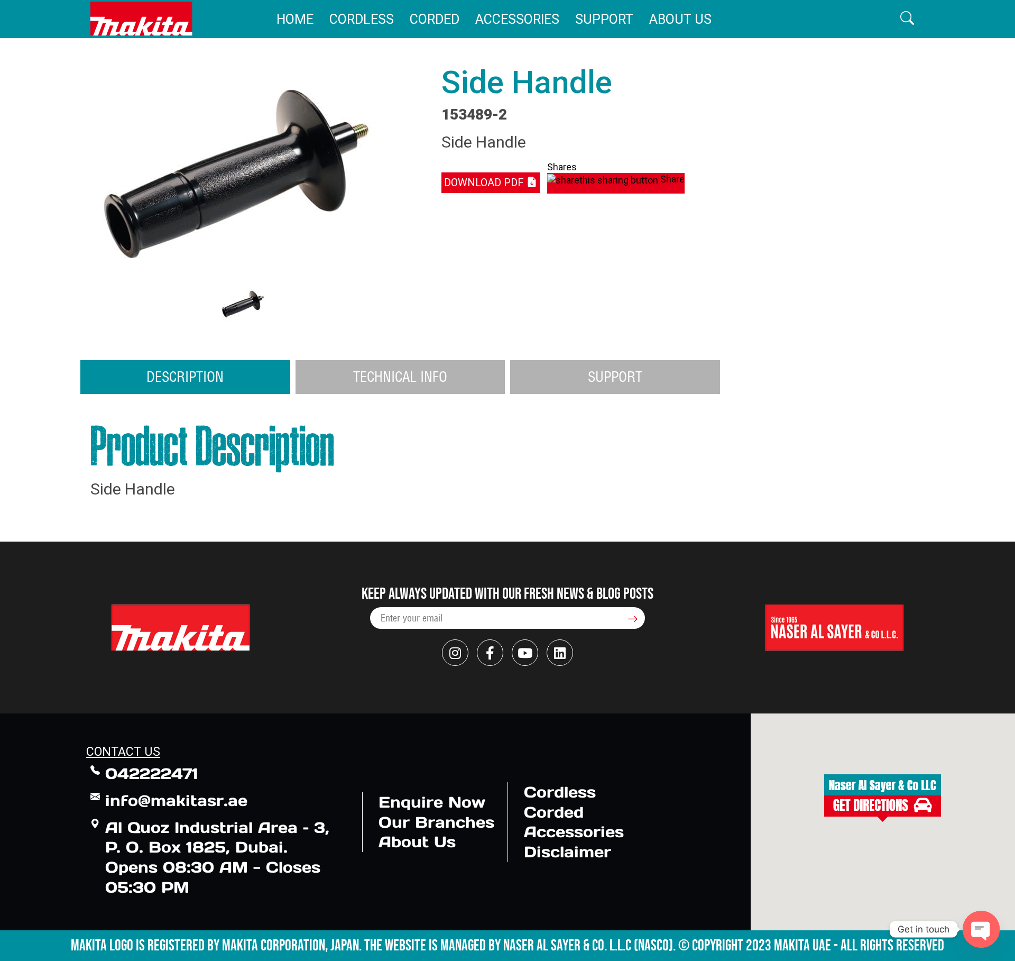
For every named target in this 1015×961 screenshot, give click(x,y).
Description (185, 376)
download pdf (485, 182)
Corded (434, 19)
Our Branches (436, 822)
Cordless (361, 19)
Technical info (400, 376)
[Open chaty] (981, 929)
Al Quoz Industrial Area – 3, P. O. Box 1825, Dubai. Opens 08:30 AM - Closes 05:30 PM (217, 857)
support (615, 376)
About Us (680, 19)
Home (294, 19)
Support (604, 19)
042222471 (151, 773)
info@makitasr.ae (176, 800)
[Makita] (141, 19)
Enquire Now (432, 802)
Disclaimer (567, 852)
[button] (907, 19)
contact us (123, 752)
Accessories (517, 19)
